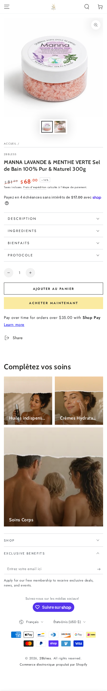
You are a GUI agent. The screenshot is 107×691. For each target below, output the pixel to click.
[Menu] (7, 6)
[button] (86, 6)
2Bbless (10, 154)
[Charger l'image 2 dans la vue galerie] (60, 127)
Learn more (14, 324)
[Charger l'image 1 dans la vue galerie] (47, 127)
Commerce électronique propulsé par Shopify (53, 664)
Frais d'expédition (34, 187)
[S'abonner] (100, 569)
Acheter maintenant (53, 303)
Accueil (10, 144)
